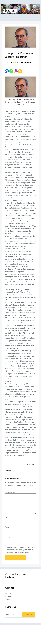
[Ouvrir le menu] (20, 18)
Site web (8, 537)
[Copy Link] (20, 71)
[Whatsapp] (11, 71)
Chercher (29, 614)
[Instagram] (16, 71)
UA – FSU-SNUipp (24, 62)
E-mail (8, 527)
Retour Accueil (29, 464)
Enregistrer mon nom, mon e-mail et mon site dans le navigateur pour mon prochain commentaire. (21, 549)
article (8, 470)
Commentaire (10, 492)
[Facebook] (7, 71)
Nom (7, 517)
